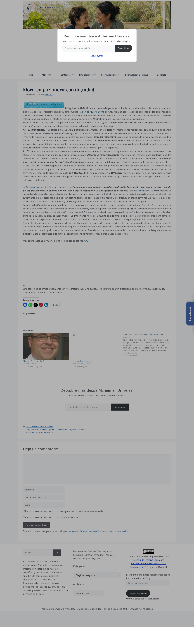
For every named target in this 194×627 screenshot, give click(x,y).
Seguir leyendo (97, 56)
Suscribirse (123, 48)
